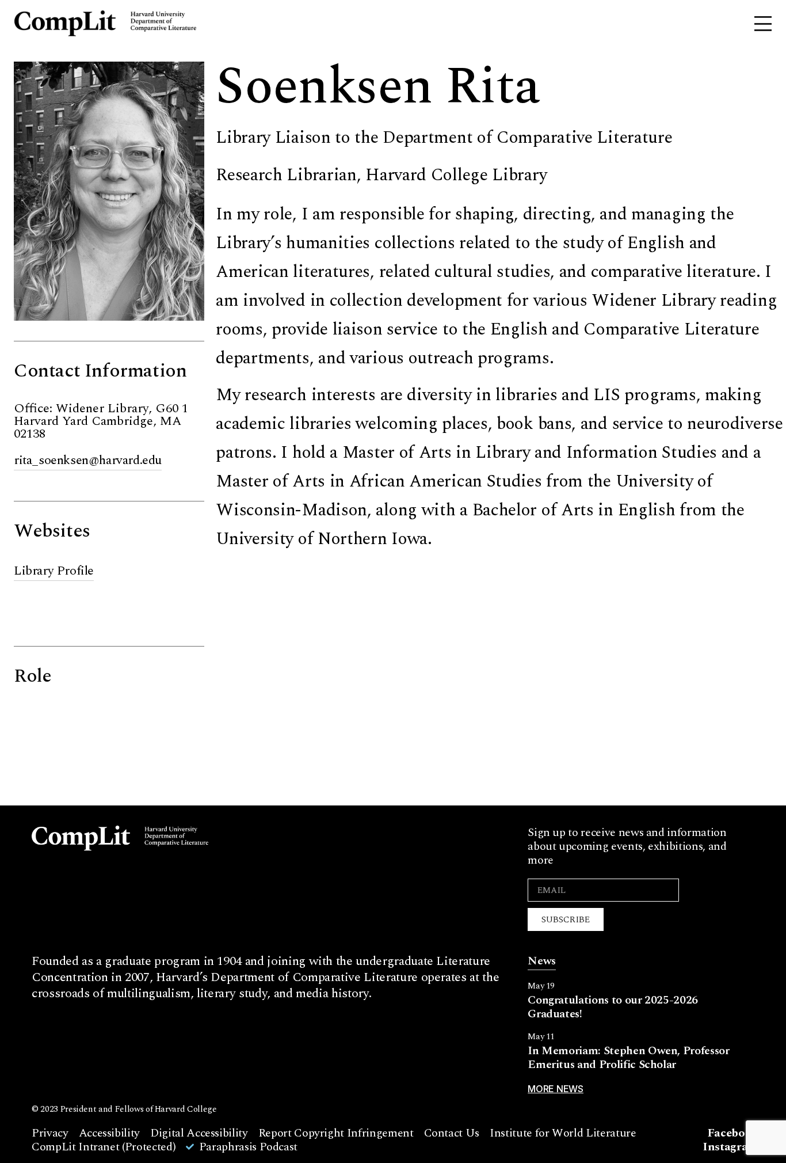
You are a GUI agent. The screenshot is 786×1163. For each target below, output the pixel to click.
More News (555, 1088)
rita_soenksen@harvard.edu (88, 460)
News (542, 961)
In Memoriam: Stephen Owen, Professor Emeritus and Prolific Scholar (628, 1057)
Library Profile (54, 570)
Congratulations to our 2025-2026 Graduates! (613, 1007)
